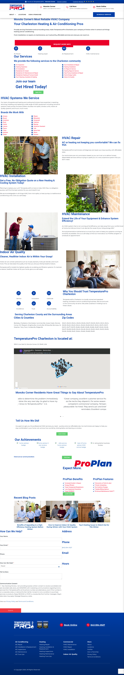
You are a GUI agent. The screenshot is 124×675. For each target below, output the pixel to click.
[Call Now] (67, 7)
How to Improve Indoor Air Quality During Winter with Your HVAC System (62, 526)
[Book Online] (94, 7)
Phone (2, 554)
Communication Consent (8, 583)
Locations (22, 14)
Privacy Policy (10, 601)
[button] (17, 405)
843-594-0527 (98, 625)
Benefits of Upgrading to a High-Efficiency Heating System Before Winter (30, 527)
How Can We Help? (7, 563)
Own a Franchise (35, 14)
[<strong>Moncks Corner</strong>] (41, 7)
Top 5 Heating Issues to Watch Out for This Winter (94, 526)
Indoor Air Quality (70, 654)
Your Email (4, 545)
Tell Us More (4, 572)
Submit (10, 610)
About (11, 14)
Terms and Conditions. (26, 601)
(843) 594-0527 (67, 547)
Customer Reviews (78, 1)
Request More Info (62, 44)
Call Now (73, 6)
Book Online (101, 6)
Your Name (4, 536)
